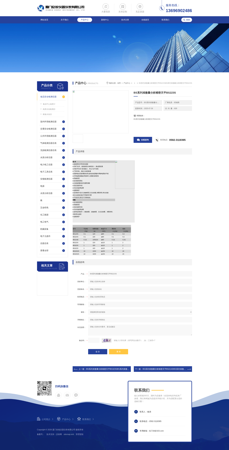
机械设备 (44, 229)
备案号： (41, 434)
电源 (42, 186)
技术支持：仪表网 (54, 434)
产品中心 (84, 20)
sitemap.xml (69, 434)
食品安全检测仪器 (48, 97)
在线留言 (145, 20)
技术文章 (125, 20)
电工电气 (44, 222)
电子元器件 (45, 236)
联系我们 (165, 20)
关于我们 (64, 20)
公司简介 (46, 419)
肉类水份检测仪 (49, 109)
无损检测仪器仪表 (48, 150)
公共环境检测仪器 (48, 136)
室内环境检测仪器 (48, 122)
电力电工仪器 (46, 164)
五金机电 (44, 207)
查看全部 (44, 250)
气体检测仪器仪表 (48, 143)
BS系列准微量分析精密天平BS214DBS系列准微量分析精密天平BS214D (173, 369)
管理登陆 (79, 434)
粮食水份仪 (47, 114)
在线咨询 (145, 140)
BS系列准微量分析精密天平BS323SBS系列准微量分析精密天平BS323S (117, 369)
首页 (119, 83)
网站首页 (44, 20)
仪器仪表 (44, 243)
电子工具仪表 (46, 172)
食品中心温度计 (49, 104)
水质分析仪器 (46, 157)
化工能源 (44, 215)
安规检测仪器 (46, 179)
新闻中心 (105, 20)
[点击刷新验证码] (106, 340)
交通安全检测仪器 (48, 129)
